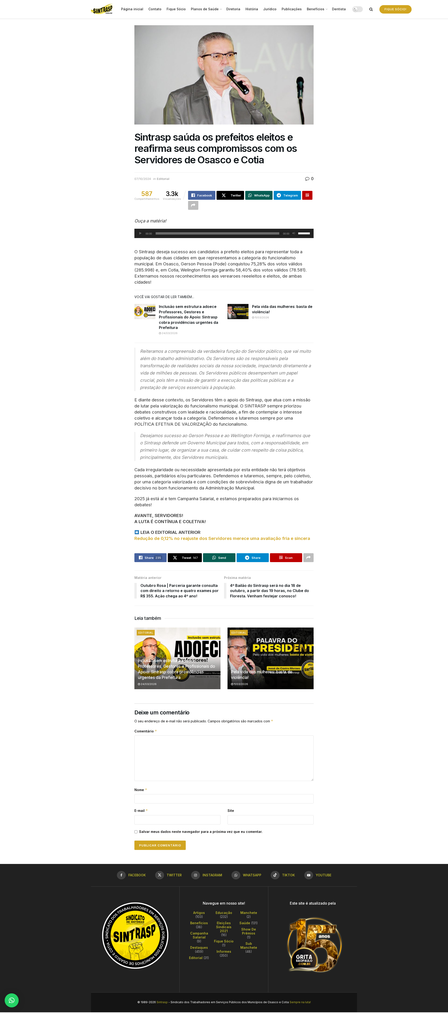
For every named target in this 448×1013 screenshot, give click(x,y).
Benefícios (315, 9)
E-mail (141, 810)
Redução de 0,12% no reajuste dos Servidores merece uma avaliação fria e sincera (222, 538)
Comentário (145, 731)
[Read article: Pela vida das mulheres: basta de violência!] (238, 311)
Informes (224, 951)
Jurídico (269, 9)
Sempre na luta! (300, 1002)
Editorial (163, 179)
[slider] (304, 233)
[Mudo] (293, 233)
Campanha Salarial (199, 935)
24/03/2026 (169, 333)
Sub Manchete (248, 945)
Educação (224, 913)
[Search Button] (371, 9)
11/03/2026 (261, 317)
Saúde (244, 923)
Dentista (339, 9)
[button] (12, 1000)
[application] (224, 233)
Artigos (199, 913)
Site (231, 811)
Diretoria (233, 9)
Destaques (199, 947)
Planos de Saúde (205, 9)
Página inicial (132, 9)
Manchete (248, 913)
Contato (154, 9)
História (251, 9)
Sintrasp (162, 1002)
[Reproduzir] (140, 233)
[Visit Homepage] (103, 9)
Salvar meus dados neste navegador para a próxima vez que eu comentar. (200, 832)
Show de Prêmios (248, 931)
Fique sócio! (395, 9)
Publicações (292, 9)
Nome (140, 790)
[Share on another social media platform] (193, 205)
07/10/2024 (142, 179)
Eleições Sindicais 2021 (223, 927)
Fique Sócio (176, 9)
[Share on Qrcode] (307, 195)
